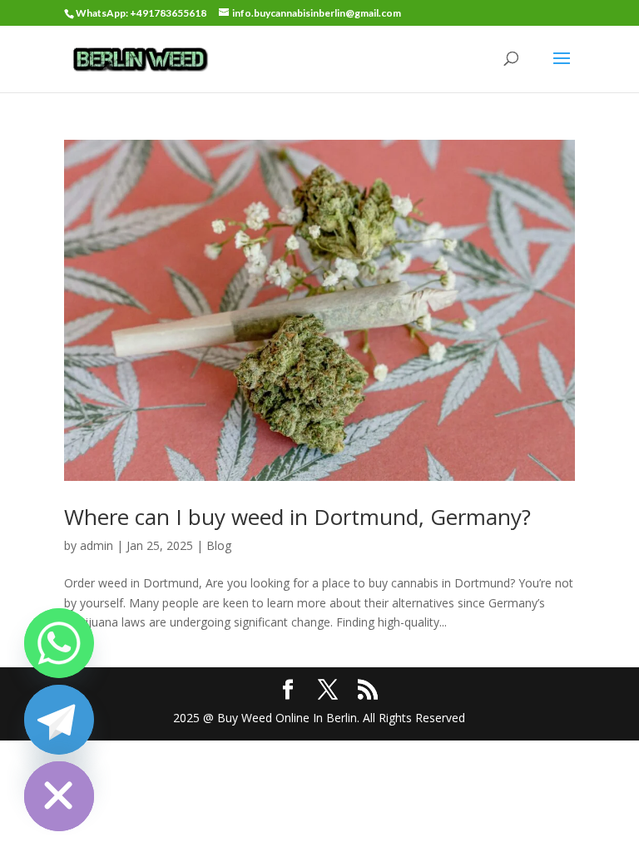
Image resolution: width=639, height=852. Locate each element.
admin (96, 545)
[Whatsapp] (59, 643)
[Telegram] (59, 720)
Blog (218, 545)
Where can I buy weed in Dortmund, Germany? (297, 517)
